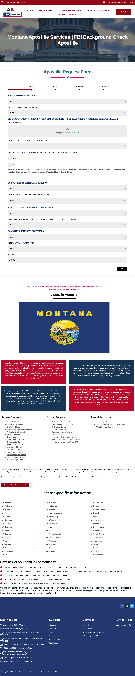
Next (122, 268)
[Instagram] (127, 606)
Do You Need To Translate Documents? (30, 195)
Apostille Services (45, 10)
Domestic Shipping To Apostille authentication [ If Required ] (42, 219)
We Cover (29, 10)
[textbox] (65, 101)
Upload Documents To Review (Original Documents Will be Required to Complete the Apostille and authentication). (63, 120)
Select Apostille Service (22, 95)
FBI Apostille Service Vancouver (69, 10)
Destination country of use (23, 107)
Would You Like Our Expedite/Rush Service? (32, 207)
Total (11, 255)
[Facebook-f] (122, 606)
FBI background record (16, 455)
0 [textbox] (9, 145)
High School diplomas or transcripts (110, 424)
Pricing (62, 14)
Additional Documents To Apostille (27, 140)
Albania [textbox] (12, 113)
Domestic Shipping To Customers (26, 231)
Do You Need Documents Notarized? (27, 183)
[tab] (31, 87)
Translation (91, 10)
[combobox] (67, 101)
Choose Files (75, 133)
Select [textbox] (11, 188)
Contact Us (72, 14)
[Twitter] (132, 606)
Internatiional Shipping (21, 243)
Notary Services (104, 10)
